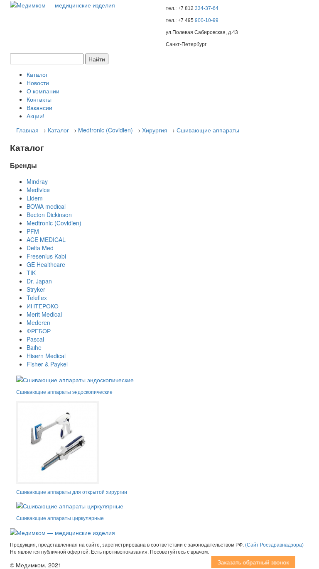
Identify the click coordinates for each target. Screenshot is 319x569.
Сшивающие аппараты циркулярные (60, 518)
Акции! (35, 116)
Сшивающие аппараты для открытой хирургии (71, 492)
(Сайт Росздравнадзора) (274, 545)
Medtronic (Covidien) (105, 130)
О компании (43, 91)
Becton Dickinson (49, 214)
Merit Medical (44, 314)
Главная (27, 130)
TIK (31, 273)
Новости (38, 82)
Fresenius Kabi (46, 256)
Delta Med (40, 248)
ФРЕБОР (39, 331)
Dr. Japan (39, 281)
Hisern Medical (46, 356)
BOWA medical (46, 206)
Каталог (37, 74)
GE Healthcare (46, 264)
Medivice (38, 190)
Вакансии (39, 107)
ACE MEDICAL (46, 239)
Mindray (37, 181)
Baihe (34, 347)
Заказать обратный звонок (248, 562)
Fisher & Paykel (47, 364)
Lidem (35, 198)
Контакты (39, 99)
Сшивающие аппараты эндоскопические (64, 392)
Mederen (38, 322)
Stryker (36, 289)
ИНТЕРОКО (43, 306)
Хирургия (154, 130)
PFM (33, 231)
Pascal (35, 339)
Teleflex (37, 297)
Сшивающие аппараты (208, 130)
